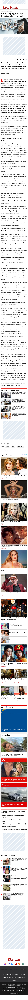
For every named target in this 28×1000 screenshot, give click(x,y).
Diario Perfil (4, 969)
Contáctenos (22, 974)
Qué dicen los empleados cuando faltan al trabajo (14, 823)
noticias (14, 710)
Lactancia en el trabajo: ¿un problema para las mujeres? (13, 816)
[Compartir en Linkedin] (23, 59)
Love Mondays (4, 116)
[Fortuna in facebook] (9, 964)
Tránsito (14, 980)
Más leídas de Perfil (8, 855)
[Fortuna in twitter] (12, 964)
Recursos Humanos (20, 446)
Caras (10, 969)
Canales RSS (6, 974)
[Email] (26, 59)
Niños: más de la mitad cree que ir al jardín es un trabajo (14, 820)
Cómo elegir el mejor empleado (9, 826)
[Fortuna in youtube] (16, 964)
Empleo (13, 446)
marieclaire (14, 735)
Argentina (7, 446)
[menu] (2, 7)
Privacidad (5, 977)
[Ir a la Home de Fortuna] (10, 7)
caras (14, 760)
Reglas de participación (19, 977)
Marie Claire (24, 969)
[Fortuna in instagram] (5, 964)
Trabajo (9, 449)
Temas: (2, 446)
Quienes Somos (14, 974)
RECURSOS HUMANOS (6, 11)
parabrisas (14, 785)
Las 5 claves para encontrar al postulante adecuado (14, 829)
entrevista (9, 79)
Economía (3, 449)
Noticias (16, 969)
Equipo (11, 977)
